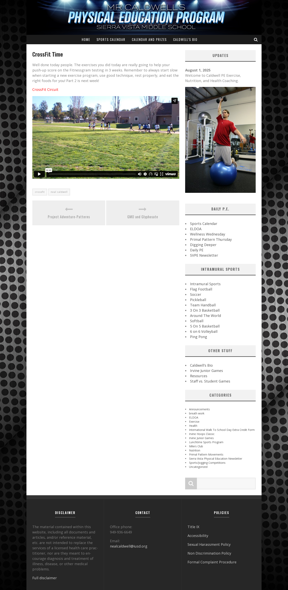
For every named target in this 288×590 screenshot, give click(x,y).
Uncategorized (198, 467)
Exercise (194, 421)
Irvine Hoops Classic (202, 434)
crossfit (40, 192)
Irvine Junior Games (206, 370)
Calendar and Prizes (149, 39)
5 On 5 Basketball (205, 326)
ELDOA (195, 228)
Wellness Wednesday (207, 234)
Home (86, 39)
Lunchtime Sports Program (206, 442)
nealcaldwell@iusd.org (128, 546)
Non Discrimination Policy (209, 553)
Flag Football (201, 289)
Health (193, 426)
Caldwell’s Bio (185, 39)
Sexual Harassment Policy (209, 544)
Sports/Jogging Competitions (207, 463)
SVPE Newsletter (204, 255)
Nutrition (194, 450)
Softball (196, 320)
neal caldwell (59, 192)
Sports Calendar (111, 39)
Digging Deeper (203, 244)
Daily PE (196, 250)
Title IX (193, 526)
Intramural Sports (205, 283)
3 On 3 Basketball (205, 310)
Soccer (195, 294)
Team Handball (203, 305)
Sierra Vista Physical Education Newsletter (215, 458)
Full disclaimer (44, 578)
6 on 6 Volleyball (203, 331)
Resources (198, 375)
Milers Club (196, 446)
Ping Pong (198, 336)
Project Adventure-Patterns (69, 216)
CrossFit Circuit (45, 89)
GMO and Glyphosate (142, 216)
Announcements (199, 409)
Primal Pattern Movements (206, 454)
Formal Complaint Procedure (211, 562)
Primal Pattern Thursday (211, 239)
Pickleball (198, 299)
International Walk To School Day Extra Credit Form (222, 430)
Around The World (205, 315)
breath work (196, 413)
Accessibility (197, 535)
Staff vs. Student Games (210, 381)
